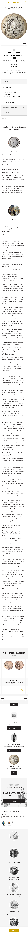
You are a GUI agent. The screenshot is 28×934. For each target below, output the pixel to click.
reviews (7, 817)
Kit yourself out (14, 728)
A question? (4, 120)
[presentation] (3, 43)
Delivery (14, 118)
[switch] (9, 825)
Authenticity (4, 118)
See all (14, 704)
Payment (23, 118)
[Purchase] (21, 690)
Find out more (14, 801)
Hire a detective (14, 750)
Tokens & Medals (13, 7)
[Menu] (12, 822)
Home (6, 7)
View (14, 772)
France (20, 7)
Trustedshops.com (19, 816)
